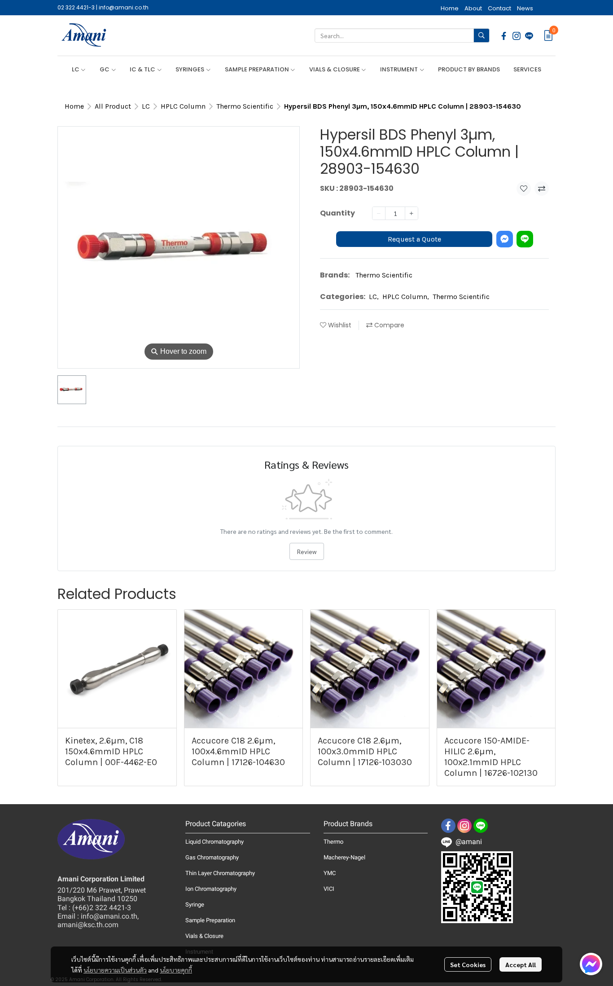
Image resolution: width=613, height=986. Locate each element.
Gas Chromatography (212, 857)
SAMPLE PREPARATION (257, 69)
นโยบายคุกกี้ (176, 970)
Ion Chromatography (210, 888)
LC (76, 69)
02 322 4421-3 (76, 7)
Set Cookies (468, 964)
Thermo (333, 841)
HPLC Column (183, 106)
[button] (402, 35)
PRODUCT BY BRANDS (469, 69)
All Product (113, 106)
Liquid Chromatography (214, 841)
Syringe (194, 904)
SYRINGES (190, 69)
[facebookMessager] (591, 964)
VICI (329, 888)
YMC (330, 873)
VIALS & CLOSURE (335, 69)
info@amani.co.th (124, 7)
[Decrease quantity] (378, 213)
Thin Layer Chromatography (220, 873)
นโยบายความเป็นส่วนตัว (115, 970)
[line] (529, 35)
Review (306, 551)
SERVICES (527, 69)
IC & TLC (143, 69)
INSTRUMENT (399, 69)
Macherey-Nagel (344, 857)
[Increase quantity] (411, 213)
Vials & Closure (204, 936)
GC (105, 69)
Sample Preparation (210, 920)
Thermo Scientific (244, 106)
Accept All (520, 964)
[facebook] (504, 35)
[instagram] (516, 35)
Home (74, 106)
